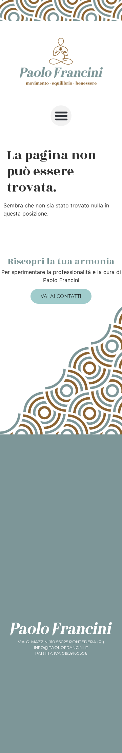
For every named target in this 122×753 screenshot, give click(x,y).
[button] (61, 115)
